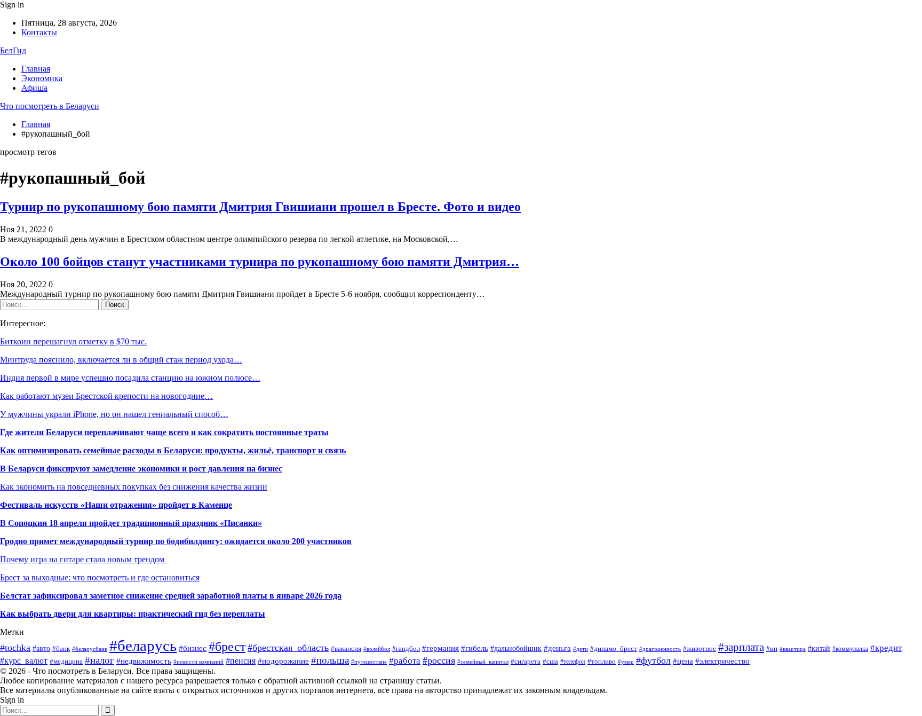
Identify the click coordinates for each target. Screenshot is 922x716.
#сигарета (526, 661)
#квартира (793, 649)
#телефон (572, 661)
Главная (35, 68)
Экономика (41, 78)
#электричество (722, 661)
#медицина (66, 661)
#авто (41, 648)
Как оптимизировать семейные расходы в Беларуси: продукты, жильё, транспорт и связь (173, 450)
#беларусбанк (89, 649)
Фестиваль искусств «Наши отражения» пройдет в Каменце (116, 504)
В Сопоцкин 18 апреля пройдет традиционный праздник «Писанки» (131, 523)
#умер (626, 662)
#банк (61, 648)
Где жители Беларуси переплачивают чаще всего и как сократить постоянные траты (164, 432)
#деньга (557, 647)
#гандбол (406, 648)
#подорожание (283, 660)
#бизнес (192, 648)
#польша (330, 660)
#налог (99, 660)
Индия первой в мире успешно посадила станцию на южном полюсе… (130, 377)
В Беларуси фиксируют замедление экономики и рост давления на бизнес (141, 468)
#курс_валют (23, 660)
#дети (580, 649)
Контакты (39, 32)
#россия (439, 660)
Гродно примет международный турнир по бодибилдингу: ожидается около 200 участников (176, 541)
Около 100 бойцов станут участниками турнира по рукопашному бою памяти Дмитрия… (259, 262)
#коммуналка (850, 648)
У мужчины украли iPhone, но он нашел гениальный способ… (114, 414)
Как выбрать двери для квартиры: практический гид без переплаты (132, 613)
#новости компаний (198, 661)
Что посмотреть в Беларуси (49, 106)
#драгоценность (660, 649)
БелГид (13, 50)
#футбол (653, 660)
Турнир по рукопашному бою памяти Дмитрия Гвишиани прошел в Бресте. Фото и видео (260, 207)
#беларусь (143, 645)
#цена (683, 661)
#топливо (601, 661)
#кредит (886, 648)
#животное (699, 648)
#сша (550, 661)
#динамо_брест (613, 648)
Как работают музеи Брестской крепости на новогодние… (106, 395)
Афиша (34, 87)
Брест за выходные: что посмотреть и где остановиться (100, 577)
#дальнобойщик (516, 648)
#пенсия (241, 661)
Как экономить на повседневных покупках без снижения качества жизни (133, 486)
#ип (771, 648)
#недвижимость (143, 660)
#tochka (15, 647)
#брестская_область (288, 647)
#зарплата (741, 647)
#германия (440, 647)
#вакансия (346, 648)
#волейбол (376, 649)
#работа (404, 661)
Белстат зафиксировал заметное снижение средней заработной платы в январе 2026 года (170, 595)
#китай (819, 648)
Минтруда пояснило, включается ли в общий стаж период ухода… (121, 359)
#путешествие (369, 662)
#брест (227, 647)
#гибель (474, 648)
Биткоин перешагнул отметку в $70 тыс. (73, 341)
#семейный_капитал (482, 661)
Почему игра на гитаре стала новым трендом (83, 559)
